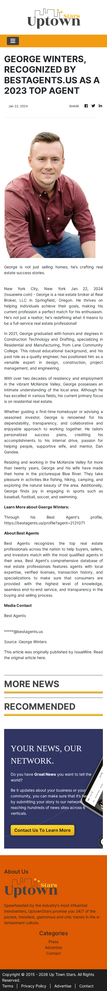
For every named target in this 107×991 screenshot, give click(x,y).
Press (53, 941)
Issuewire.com (18, 294)
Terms (7, 986)
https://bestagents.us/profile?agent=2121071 (44, 523)
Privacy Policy (33, 986)
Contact (53, 953)
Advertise (53, 947)
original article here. (28, 657)
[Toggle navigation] (13, 41)
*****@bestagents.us (23, 631)
